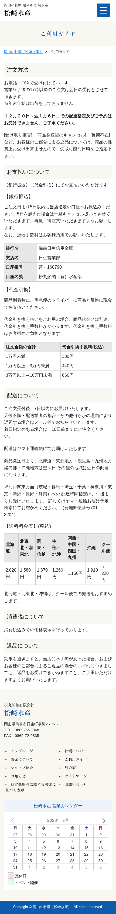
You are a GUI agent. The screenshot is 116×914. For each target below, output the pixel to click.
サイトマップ (75, 776)
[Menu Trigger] (103, 10)
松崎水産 (17, 13)
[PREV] (13, 820)
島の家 (70, 768)
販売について (22, 759)
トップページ (22, 751)
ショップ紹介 (22, 768)
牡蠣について (75, 751)
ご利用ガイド (75, 759)
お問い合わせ (75, 784)
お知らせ (18, 776)
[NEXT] (103, 820)
